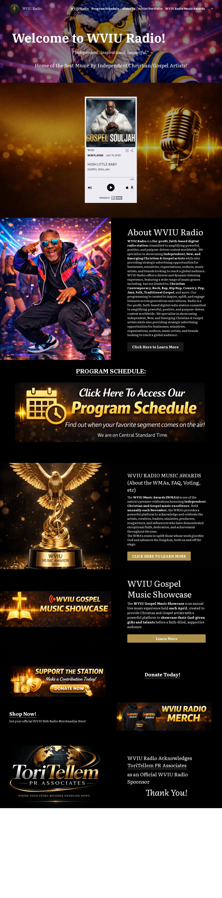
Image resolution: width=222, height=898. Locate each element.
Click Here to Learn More (155, 346)
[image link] (14, 8)
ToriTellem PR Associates (156, 765)
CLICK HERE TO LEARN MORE (159, 556)
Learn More (166, 638)
